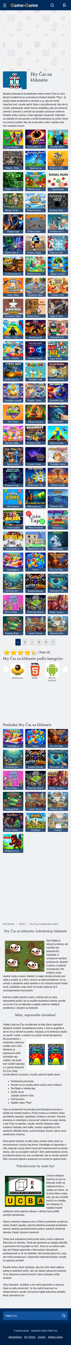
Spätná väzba (55, 1337)
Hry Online (30, 1337)
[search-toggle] (52, 5)
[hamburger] (5, 5)
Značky (42, 1337)
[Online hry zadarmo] (24, 5)
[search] (64, 1315)
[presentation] (6, 669)
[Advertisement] (53, 40)
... (32, 642)
